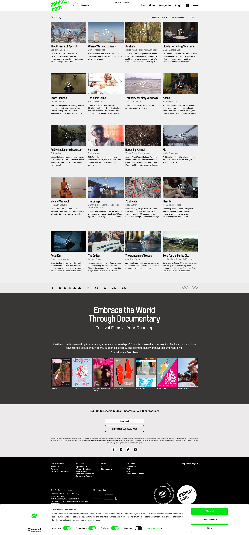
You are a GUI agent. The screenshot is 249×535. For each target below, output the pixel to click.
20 (65, 287)
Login (178, 5)
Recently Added (178, 17)
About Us (55, 467)
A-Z (102, 467)
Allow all (210, 511)
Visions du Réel (183, 388)
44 (88, 287)
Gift (128, 471)
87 (105, 287)
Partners (54, 469)
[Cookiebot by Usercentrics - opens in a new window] (34, 530)
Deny (209, 528)
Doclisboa (75, 388)
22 (74, 287)
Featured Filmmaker (85, 474)
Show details (153, 528)
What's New (81, 471)
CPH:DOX (54, 388)
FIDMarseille (140, 388)
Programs (165, 5)
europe (126, 2)
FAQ (128, 469)
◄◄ (185, 288)
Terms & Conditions (60, 471)
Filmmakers (106, 469)
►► (195, 288)
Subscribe (131, 467)
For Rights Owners (135, 474)
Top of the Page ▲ (190, 463)
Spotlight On (81, 467)
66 (96, 287)
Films (151, 5)
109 (114, 287)
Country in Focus (84, 476)
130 (124, 287)
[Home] (60, 5)
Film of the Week (83, 469)
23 (79, 287)
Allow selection (210, 520)
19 (60, 287)
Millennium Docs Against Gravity (101, 389)
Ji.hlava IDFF (161, 388)
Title (193, 17)
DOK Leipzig (118, 388)
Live (142, 5)
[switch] (92, 528)
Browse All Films (158, 17)
